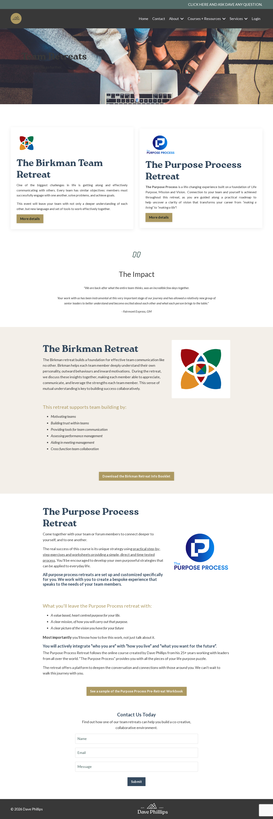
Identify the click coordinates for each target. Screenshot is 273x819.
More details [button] (30, 219)
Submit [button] (136, 781)
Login (256, 18)
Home (143, 18)
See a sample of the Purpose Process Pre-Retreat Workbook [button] (136, 691)
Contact (158, 18)
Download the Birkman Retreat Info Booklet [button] (136, 476)
